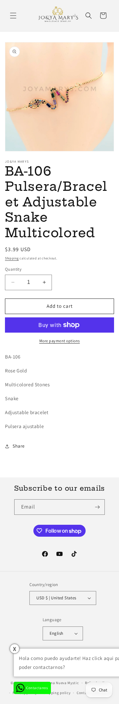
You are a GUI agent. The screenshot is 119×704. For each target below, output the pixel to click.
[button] (13, 15)
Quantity (13, 269)
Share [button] (19, 446)
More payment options (59, 340)
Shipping (12, 258)
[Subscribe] (97, 507)
